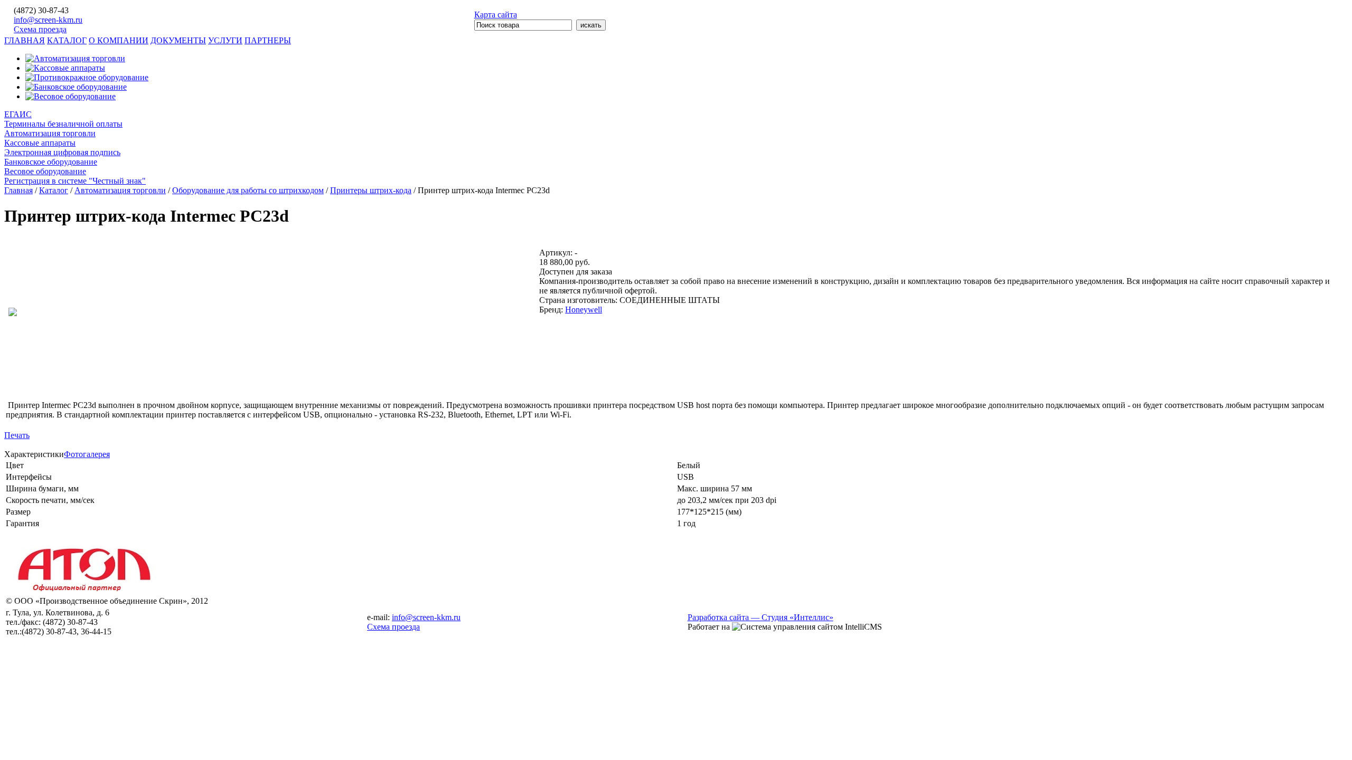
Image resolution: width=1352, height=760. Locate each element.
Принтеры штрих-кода (370, 190)
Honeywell (583, 309)
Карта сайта (495, 14)
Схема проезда (40, 29)
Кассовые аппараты (40, 142)
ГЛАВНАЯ (24, 40)
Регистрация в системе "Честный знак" (75, 180)
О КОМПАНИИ (118, 40)
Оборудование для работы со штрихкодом (248, 190)
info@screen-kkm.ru (48, 19)
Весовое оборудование (45, 171)
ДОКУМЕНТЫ (178, 40)
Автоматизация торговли (50, 133)
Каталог (53, 190)
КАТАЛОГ (67, 40)
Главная (18, 190)
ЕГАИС (18, 114)
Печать (17, 435)
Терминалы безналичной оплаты (63, 123)
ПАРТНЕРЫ (268, 40)
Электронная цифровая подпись (62, 152)
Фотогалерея (87, 454)
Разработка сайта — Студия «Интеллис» (760, 617)
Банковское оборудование (50, 161)
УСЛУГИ (225, 40)
